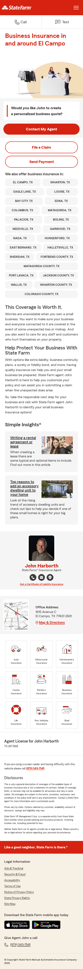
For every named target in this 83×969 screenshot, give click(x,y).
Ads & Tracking (13, 868)
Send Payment (41, 162)
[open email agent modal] (41, 578)
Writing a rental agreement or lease (23, 442)
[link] (21, 7)
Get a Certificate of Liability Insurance (41, 584)
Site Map (10, 904)
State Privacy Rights (17, 898)
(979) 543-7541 (35, 768)
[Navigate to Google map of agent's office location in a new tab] (50, 577)
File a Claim (41, 147)
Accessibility (12, 880)
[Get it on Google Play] (46, 925)
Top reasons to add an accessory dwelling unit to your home (24, 488)
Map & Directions (52, 622)
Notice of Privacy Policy (19, 892)
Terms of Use (12, 886)
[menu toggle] (76, 8)
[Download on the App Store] (17, 925)
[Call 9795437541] (33, 577)
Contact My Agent (41, 129)
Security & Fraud (15, 874)
